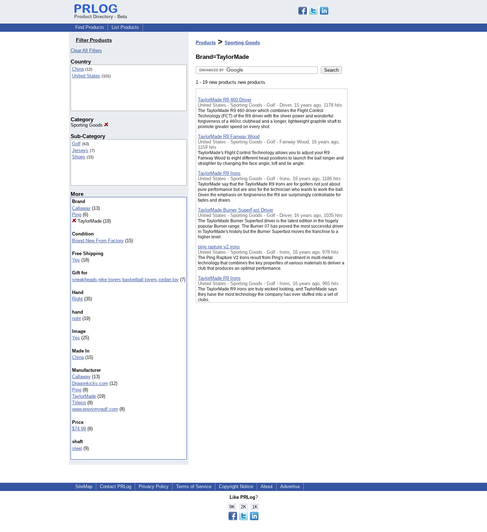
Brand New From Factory (98, 240)
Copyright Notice (236, 486)
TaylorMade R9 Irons (219, 173)
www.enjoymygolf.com (95, 409)
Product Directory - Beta (100, 16)
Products (206, 42)
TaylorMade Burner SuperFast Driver (235, 210)
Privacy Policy (154, 486)
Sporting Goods (87, 125)
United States (86, 75)
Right (77, 299)
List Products (125, 27)
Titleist (79, 402)
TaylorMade (89, 221)
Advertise (290, 486)
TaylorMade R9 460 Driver (224, 99)
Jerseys (80, 150)
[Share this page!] (313, 13)
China (78, 69)
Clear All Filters (86, 50)
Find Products (89, 27)
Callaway (81, 208)
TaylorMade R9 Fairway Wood (229, 136)
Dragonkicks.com (90, 383)
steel (77, 448)
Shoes (78, 156)
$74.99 (79, 428)
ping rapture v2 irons (219, 246)
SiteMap (83, 486)
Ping (76, 214)
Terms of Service (193, 486)
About (267, 486)
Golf (76, 143)
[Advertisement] (383, 185)
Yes (76, 260)
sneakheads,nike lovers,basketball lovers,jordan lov (125, 279)
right (76, 318)
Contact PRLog (115, 486)
